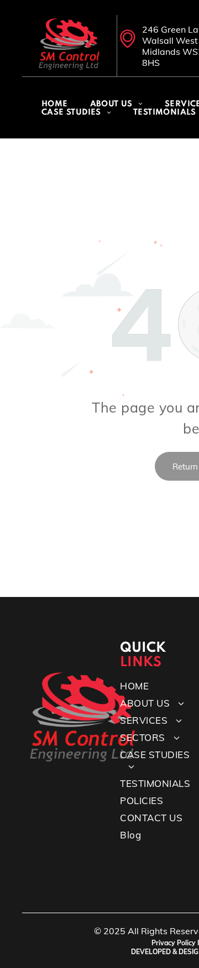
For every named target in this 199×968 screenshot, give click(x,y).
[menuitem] (54, 104)
